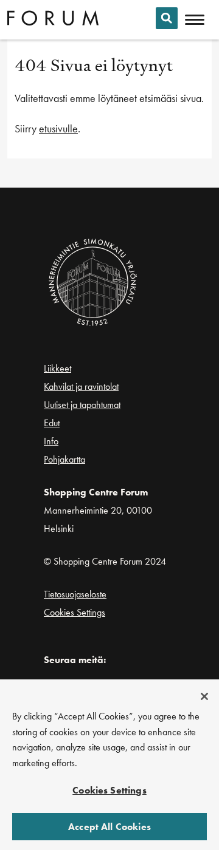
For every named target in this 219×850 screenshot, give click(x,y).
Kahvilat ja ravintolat (81, 386)
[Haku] (167, 18)
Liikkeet (57, 368)
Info (51, 441)
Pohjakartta (64, 459)
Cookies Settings (74, 612)
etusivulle (58, 128)
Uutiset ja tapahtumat (82, 404)
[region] (109, 764)
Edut (52, 422)
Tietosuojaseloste (75, 594)
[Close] (204, 696)
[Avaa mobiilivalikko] (194, 20)
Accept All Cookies (109, 826)
